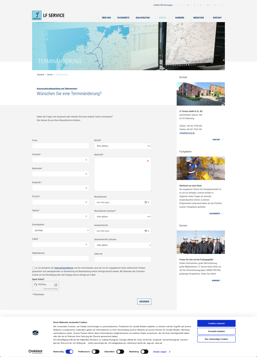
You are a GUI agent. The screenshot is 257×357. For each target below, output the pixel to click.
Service (50, 75)
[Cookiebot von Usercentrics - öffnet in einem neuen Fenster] (35, 352)
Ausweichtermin (101, 225)
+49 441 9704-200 (194, 126)
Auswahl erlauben (216, 331)
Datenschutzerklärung (63, 268)
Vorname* (36, 154)
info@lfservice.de (187, 133)
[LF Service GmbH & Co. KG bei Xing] (194, 5)
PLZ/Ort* (36, 196)
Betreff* (97, 140)
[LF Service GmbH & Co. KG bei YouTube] (208, 5)
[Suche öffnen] (181, 5)
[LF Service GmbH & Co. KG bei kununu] (201, 5)
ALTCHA (54, 289)
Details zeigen (160, 352)
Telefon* (35, 210)
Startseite (40, 75)
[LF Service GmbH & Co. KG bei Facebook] (215, 5)
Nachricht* (98, 154)
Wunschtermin (100, 196)
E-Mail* (35, 239)
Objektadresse (38, 253)
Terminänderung (62, 75)
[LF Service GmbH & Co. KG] (56, 15)
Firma (34, 140)
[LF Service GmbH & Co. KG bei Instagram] (222, 5)
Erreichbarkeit (38, 224)
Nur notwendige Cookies (216, 339)
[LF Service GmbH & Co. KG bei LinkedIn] (188, 5)
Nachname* (37, 168)
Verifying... (42, 284)
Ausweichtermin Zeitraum (105, 239)
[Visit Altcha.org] (55, 284)
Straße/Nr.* (37, 182)
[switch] (95, 352)
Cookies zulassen (216, 323)
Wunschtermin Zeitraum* (105, 211)
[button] (144, 17)
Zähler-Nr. (98, 254)
